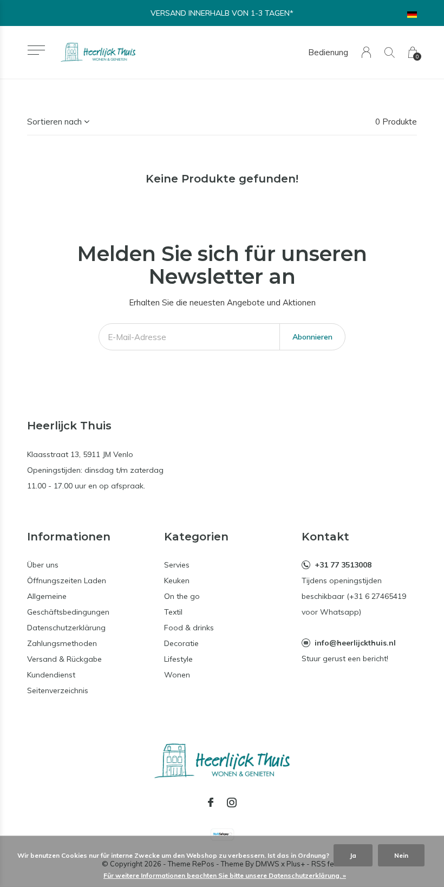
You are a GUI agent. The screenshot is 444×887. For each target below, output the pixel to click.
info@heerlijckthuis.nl (355, 643)
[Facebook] (210, 802)
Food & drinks (189, 627)
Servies (177, 565)
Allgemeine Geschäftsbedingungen (68, 604)
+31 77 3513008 (343, 565)
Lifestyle (178, 659)
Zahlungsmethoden (62, 643)
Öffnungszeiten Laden (66, 580)
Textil (173, 612)
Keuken (177, 580)
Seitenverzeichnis (57, 690)
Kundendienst (51, 675)
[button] (36, 50)
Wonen (177, 675)
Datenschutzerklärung (66, 627)
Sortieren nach (54, 121)
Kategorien (196, 536)
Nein (401, 855)
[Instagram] (232, 802)
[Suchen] (389, 52)
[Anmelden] (366, 52)
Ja (353, 855)
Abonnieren (312, 337)
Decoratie (181, 643)
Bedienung (328, 52)
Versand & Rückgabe (64, 659)
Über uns (42, 565)
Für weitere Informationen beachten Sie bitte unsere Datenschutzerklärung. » (224, 875)
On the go (182, 596)
